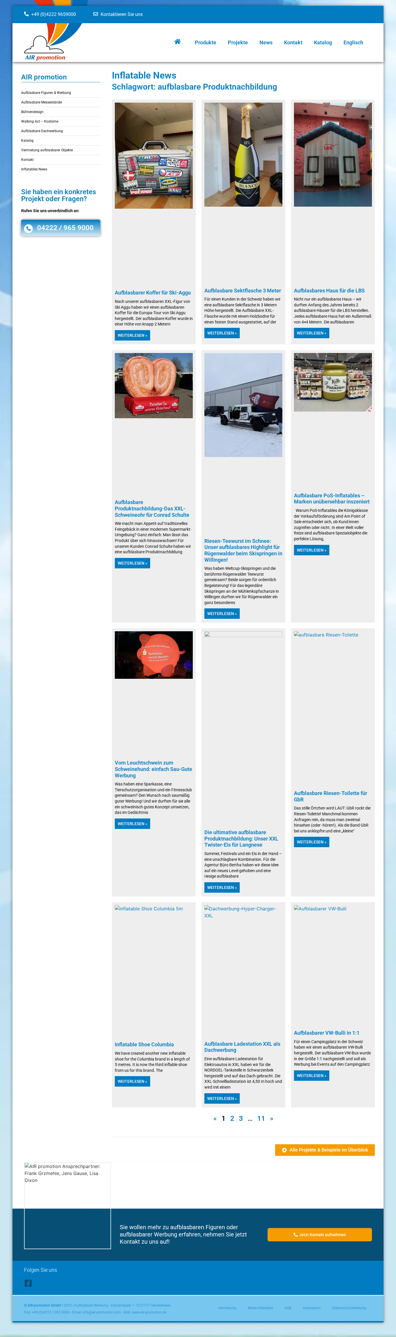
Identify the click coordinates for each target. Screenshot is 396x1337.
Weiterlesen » (132, 335)
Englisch (353, 42)
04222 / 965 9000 (65, 228)
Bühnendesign (32, 112)
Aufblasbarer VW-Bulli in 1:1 (326, 1033)
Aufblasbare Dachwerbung (42, 131)
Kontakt (293, 42)
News (266, 42)
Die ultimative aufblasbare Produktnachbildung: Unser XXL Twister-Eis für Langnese (241, 838)
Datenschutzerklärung (349, 1308)
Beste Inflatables (260, 1308)
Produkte (205, 42)
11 (261, 1118)
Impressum (312, 1308)
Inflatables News (34, 169)
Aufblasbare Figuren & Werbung (46, 93)
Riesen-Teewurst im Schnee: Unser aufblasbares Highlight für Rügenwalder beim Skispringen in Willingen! (243, 550)
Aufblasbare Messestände (41, 102)
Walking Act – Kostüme (39, 121)
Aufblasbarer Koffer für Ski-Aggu (153, 293)
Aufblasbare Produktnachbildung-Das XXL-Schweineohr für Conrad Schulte (152, 508)
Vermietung (227, 1308)
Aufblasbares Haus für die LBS (329, 291)
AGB (288, 1308)
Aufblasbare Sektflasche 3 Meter (242, 291)
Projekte (238, 42)
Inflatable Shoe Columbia (144, 1044)
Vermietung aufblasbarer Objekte (47, 150)
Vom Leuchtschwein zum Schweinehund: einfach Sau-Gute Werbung (153, 769)
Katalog (323, 42)
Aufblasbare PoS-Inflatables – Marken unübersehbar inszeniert (332, 498)
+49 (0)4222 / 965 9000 (51, 1312)
